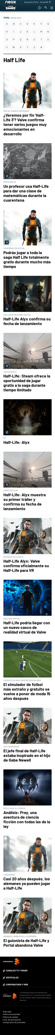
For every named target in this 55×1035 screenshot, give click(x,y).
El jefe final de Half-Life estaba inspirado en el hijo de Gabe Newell (26, 755)
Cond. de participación (12, 1020)
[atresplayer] (40, 7)
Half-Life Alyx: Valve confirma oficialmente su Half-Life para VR (26, 566)
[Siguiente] (50, 2)
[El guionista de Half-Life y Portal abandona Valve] (27, 916)
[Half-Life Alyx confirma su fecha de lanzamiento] (27, 294)
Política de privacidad (11, 1014)
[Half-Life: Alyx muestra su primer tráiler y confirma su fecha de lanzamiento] (27, 470)
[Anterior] (21, 2)
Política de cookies (10, 1017)
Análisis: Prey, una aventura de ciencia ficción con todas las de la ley (26, 819)
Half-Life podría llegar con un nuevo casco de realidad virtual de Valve (26, 627)
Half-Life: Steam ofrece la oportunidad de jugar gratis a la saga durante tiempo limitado (26, 383)
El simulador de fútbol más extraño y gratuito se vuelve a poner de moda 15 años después (26, 691)
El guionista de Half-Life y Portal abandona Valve (26, 942)
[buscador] (46, 7)
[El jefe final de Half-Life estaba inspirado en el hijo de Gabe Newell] (27, 726)
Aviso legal (7, 1012)
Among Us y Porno (31, 2)
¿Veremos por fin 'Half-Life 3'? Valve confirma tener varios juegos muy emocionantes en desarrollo (25, 124)
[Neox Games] (13, 7)
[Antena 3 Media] (10, 996)
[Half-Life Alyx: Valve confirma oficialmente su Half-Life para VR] (27, 536)
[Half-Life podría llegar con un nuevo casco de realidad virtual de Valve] (27, 598)
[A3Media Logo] (11, 964)
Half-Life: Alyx (16, 442)
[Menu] (51, 8)
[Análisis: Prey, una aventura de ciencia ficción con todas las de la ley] (27, 787)
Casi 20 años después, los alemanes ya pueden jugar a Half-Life (26, 883)
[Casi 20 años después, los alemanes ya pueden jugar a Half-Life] (27, 854)
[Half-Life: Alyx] (27, 417)
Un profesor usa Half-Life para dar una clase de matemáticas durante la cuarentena (26, 193)
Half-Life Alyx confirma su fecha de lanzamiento (27, 321)
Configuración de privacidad (14, 1022)
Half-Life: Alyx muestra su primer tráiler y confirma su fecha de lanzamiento (24, 501)
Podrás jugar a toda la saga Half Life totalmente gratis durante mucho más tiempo (27, 259)
